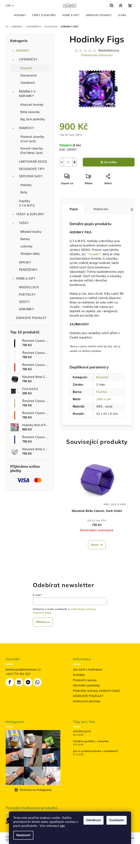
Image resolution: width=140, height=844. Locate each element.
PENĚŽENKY (28, 269)
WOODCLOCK (29, 287)
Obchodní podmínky (86, 685)
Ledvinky (26, 246)
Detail (95, 544)
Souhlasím (116, 820)
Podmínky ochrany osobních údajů (96, 690)
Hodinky (26, 185)
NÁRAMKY (26, 309)
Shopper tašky (30, 253)
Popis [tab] (74, 209)
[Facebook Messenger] (28, 682)
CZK (8, 5)
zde (62, 825)
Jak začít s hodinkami (87, 669)
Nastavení (23, 835)
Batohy (25, 239)
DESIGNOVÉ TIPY (32, 169)
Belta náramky (30, 112)
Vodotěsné (27, 82)
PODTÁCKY (27, 294)
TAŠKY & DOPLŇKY (30, 214)
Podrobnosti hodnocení (97, 55)
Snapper (94, 254)
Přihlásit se (43, 622)
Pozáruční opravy (85, 680)
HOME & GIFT (26, 278)
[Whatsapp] (37, 682)
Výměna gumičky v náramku (91, 741)
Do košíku (110, 162)
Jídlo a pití (103, 399)
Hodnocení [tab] (100, 209)
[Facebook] (10, 682)
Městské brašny (31, 231)
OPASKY (25, 262)
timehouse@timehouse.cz (23, 669)
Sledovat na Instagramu (36, 789)
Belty (23, 192)
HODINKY (23, 50)
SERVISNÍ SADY (31, 176)
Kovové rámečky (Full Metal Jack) (31, 150)
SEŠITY (24, 301)
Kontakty (79, 674)
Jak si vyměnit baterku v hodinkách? (95, 751)
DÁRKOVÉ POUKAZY (31, 317)
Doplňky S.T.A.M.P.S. (27, 203)
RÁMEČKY (26, 128)
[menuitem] (20, 15)
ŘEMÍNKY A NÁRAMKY (27, 93)
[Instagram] (19, 682)
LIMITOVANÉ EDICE (33, 161)
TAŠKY (24, 223)
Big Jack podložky (32, 119)
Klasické (26, 68)
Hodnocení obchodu (86, 701)
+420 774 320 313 (18, 673)
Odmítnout (93, 820)
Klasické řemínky (32, 104)
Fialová (101, 391)
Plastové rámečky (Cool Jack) (32, 139)
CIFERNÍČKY (28, 59)
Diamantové (28, 75)
